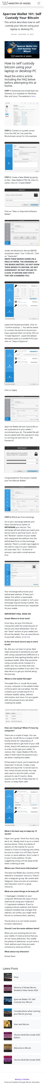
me (28, 637)
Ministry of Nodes (22, 1079)
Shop (16, 977)
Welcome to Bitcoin (22, 1048)
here (33, 96)
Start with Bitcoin (21, 1024)
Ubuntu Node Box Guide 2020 (27, 1060)
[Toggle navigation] (39, 3)
